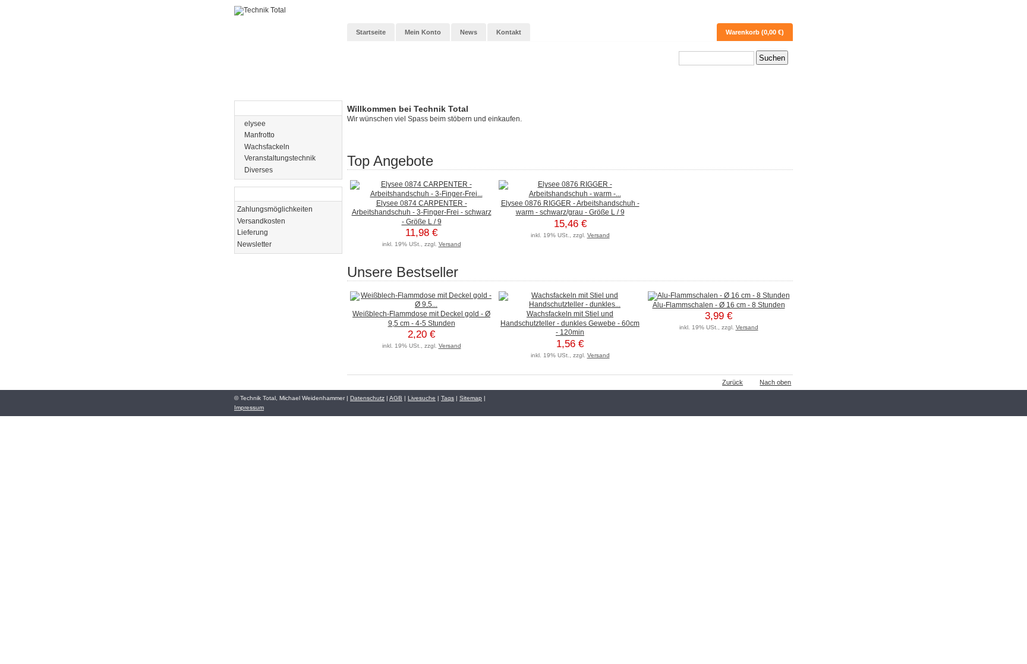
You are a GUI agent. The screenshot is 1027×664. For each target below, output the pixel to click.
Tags (447, 398)
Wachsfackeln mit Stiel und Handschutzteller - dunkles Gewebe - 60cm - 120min (569, 323)
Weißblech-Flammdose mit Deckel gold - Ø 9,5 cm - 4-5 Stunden (421, 319)
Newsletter (254, 244)
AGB (395, 398)
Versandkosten (261, 221)
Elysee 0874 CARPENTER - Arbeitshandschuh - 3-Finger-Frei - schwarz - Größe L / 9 (422, 212)
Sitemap (470, 398)
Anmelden (768, 12)
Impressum (249, 407)
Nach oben (775, 382)
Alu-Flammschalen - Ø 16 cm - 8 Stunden (719, 305)
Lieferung (252, 232)
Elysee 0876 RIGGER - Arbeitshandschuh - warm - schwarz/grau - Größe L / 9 (570, 208)
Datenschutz (367, 398)
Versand (450, 244)
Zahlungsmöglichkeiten (275, 209)
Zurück (732, 382)
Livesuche (422, 398)
